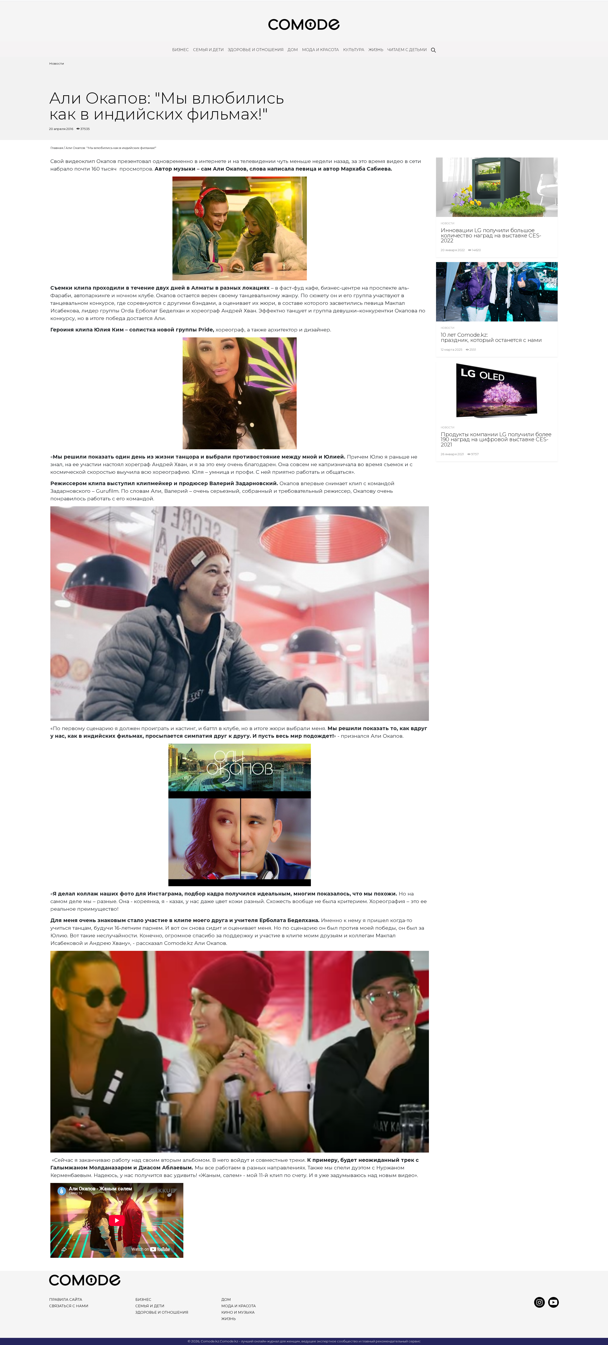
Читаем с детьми (407, 50)
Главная (56, 148)
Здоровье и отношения (256, 50)
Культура (353, 50)
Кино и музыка (238, 1312)
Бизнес (180, 50)
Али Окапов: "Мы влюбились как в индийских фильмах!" (111, 148)
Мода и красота (320, 50)
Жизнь (376, 50)
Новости (56, 63)
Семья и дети (208, 50)
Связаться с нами (68, 1306)
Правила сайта (65, 1299)
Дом (293, 50)
